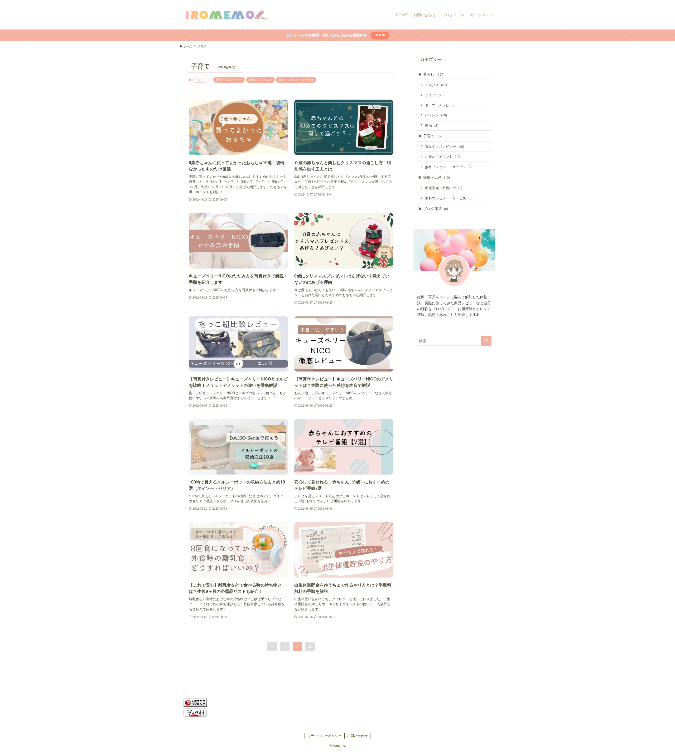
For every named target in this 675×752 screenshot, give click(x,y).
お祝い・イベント (260, 79)
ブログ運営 (435, 208)
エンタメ (436, 84)
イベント (436, 115)
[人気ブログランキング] (195, 705)
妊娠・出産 (436, 177)
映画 (431, 125)
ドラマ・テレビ (440, 105)
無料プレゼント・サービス (296, 79)
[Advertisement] (454, 442)
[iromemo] (226, 14)
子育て (432, 135)
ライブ (434, 94)
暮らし (433, 74)
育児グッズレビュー (229, 79)
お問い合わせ (357, 735)
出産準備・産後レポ (443, 187)
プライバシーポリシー (324, 735)
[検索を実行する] (486, 341)
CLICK (379, 34)
